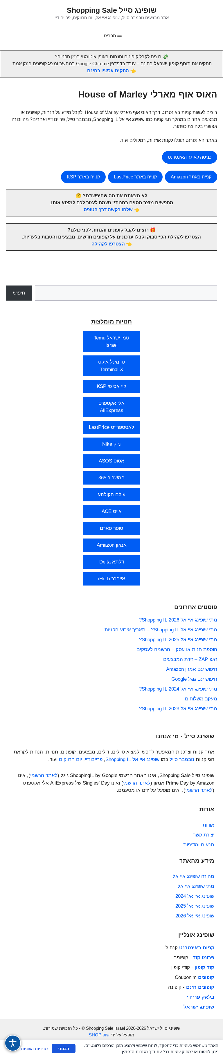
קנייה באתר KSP (83, 176)
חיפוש (19, 293)
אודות (208, 825)
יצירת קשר (203, 835)
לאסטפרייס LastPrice (111, 427)
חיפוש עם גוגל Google (194, 679)
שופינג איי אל (145, 759)
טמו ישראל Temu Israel (111, 341)
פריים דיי (93, 759)
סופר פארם (111, 528)
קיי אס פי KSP (111, 386)
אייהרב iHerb (111, 578)
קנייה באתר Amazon (191, 176)
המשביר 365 (111, 477)
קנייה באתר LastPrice (135, 176)
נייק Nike (111, 444)
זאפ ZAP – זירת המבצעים (190, 659)
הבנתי (63, 1048)
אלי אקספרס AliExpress (111, 406)
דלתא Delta (111, 562)
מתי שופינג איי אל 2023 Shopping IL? (178, 708)
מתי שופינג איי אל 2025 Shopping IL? (178, 639)
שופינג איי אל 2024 (194, 896)
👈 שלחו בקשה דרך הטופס (112, 209)
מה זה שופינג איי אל (193, 876)
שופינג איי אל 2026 (194, 916)
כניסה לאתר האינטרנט (189, 157)
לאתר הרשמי (43, 775)
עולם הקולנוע (111, 494)
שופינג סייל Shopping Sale (112, 10)
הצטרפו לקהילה (108, 243)
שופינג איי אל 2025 (194, 906)
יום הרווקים (70, 759)
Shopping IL (118, 759)
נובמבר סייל (182, 759)
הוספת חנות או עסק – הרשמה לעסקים (176, 649)
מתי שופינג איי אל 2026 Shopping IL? (178, 620)
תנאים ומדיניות (198, 845)
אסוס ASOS (111, 461)
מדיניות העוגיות (34, 1048)
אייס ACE (112, 511)
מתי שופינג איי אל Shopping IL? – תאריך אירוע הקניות (161, 630)
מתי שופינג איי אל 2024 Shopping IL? (178, 689)
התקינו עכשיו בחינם (108, 70)
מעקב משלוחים (201, 699)
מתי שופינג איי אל (196, 886)
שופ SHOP (99, 1034)
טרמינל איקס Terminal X (111, 365)
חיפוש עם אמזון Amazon (191, 669)
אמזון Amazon (112, 545)
